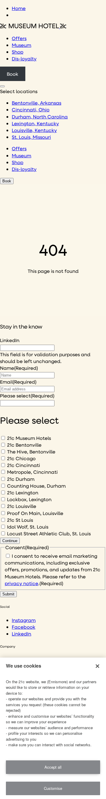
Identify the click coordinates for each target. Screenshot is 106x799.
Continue (9, 541)
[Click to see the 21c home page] (33, 26)
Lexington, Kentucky (35, 123)
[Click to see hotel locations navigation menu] (2, 86)
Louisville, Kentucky (34, 130)
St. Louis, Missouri (31, 137)
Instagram (24, 620)
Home (19, 8)
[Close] (97, 666)
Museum (21, 45)
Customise (53, 788)
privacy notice (21, 583)
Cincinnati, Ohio (30, 109)
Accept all (53, 767)
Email (18, 382)
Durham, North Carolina (40, 116)
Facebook (23, 627)
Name (19, 368)
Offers (19, 38)
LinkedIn (9, 340)
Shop (17, 52)
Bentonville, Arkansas (36, 103)
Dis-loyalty (24, 58)
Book (12, 74)
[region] (53, 728)
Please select (27, 395)
